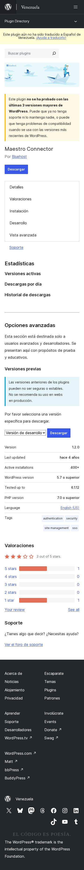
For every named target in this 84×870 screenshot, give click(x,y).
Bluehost (19, 156)
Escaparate (54, 673)
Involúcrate (53, 713)
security (71, 518)
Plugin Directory (17, 21)
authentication (53, 518)
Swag (51, 738)
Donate (53, 729)
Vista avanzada (23, 235)
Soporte (16, 247)
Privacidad (14, 698)
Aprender (12, 713)
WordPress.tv (18, 738)
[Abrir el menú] (76, 7)
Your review (15, 609)
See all (73, 609)
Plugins (50, 690)
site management (57, 528)
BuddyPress (17, 778)
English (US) (70, 508)
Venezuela (24, 799)
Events (50, 721)
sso (74, 528)
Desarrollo (18, 223)
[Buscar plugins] (54, 53)
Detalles (16, 187)
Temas (50, 681)
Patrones (52, 698)
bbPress (14, 770)
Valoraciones (21, 199)
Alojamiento (14, 690)
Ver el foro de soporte (24, 644)
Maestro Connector (29, 149)
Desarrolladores (18, 729)
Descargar (16, 169)
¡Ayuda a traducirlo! (51, 38)
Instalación (19, 211)
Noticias (12, 681)
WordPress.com (20, 753)
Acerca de (13, 673)
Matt (11, 761)
